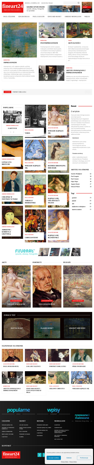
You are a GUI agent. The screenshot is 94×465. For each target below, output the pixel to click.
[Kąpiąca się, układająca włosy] (58, 191)
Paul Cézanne (29, 130)
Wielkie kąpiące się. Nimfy (44, 427)
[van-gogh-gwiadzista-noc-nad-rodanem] (77, 328)
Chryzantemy (31, 238)
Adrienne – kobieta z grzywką (7, 232)
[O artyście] (12, 117)
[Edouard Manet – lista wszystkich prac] (35, 377)
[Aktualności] (79, 30)
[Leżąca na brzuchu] (12, 152)
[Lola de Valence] (35, 355)
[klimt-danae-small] (17, 328)
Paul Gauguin (54, 386)
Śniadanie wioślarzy (77, 153)
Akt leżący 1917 (58, 439)
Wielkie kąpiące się (16, 304)
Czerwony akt (58, 427)
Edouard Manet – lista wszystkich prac (33, 390)
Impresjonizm (10, 62)
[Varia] (35, 121)
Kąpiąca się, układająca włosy (53, 201)
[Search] (78, 2)
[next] (89, 92)
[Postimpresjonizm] (52, 30)
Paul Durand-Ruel (47, 304)
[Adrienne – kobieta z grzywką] (12, 222)
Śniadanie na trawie (24, 434)
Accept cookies (54, 458)
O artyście (12, 128)
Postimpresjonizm (49, 43)
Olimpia (21, 436)
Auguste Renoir (85, 7)
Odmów (69, 458)
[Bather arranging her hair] (58, 156)
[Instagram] (45, 455)
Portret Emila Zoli (57, 366)
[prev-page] (11, 132)
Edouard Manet (78, 300)
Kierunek (7, 60)
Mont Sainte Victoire (7, 434)
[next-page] (13, 132)
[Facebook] (40, 455)
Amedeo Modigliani (12, 125)
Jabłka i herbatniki (7, 431)
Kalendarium (75, 138)
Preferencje (84, 458)
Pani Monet (40, 435)
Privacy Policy (64, 461)
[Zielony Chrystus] (58, 377)
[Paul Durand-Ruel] (47, 286)
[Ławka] (77, 286)
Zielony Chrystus (57, 388)
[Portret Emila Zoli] (58, 355)
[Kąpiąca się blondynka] (58, 225)
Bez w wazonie (23, 431)
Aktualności (74, 43)
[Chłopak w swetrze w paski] (12, 187)
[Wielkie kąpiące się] (35, 156)
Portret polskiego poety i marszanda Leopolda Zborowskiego (61, 431)
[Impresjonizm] (19, 39)
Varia (70, 40)
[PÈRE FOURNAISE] (81, 355)
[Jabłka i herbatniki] (35, 191)
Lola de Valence (33, 366)
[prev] (86, 92)
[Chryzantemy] (35, 225)
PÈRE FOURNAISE (18, 92)
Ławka (78, 304)
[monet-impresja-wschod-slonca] (47, 328)
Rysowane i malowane (82, 417)
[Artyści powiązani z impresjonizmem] (51, 73)
